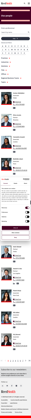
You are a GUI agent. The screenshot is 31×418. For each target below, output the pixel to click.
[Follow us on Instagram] (16, 385)
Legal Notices (13, 403)
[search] (29, 32)
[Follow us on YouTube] (7, 385)
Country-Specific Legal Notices (19, 400)
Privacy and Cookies (6, 412)
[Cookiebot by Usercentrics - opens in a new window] (23, 179)
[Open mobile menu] (29, 3)
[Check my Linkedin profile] (14, 283)
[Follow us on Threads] (21, 385)
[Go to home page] (6, 3)
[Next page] (26, 361)
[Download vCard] (14, 108)
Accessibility (4, 400)
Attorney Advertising (6, 406)
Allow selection (15, 232)
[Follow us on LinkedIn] (2, 385)
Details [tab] (15, 183)
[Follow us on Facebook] (11, 385)
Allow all (15, 228)
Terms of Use (18, 412)
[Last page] (29, 360)
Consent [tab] (5, 183)
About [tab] (25, 183)
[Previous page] (5, 361)
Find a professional (7, 28)
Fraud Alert (4, 403)
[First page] (1, 360)
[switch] (27, 212)
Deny (15, 237)
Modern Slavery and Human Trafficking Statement (14, 409)
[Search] (25, 3)
